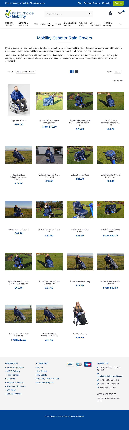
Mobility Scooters (9, 24)
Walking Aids (83, 24)
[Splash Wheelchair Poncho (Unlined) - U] (49, 313)
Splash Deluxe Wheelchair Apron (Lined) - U (110, 123)
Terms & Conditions (15, 367)
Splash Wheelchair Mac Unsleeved (19, 335)
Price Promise (13, 375)
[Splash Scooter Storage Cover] (110, 209)
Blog (80, 3)
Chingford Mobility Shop (24, 3)
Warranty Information (16, 386)
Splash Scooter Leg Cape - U (49, 230)
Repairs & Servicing (107, 24)
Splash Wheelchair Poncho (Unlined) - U (49, 335)
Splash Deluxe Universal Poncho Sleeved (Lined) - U (80, 123)
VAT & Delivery (13, 371)
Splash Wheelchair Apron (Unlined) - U (49, 282)
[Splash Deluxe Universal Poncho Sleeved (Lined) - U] (80, 100)
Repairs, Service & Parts (48, 379)
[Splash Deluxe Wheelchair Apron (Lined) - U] (110, 100)
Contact (118, 3)
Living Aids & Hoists (70, 24)
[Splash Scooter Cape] (80, 155)
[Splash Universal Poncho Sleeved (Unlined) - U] (18, 261)
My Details (42, 375)
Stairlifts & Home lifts (23, 24)
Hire (120, 24)
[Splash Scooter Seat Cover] (80, 209)
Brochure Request (92, 3)
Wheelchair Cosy (80, 334)
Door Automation (95, 24)
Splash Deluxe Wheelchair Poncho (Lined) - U (18, 177)
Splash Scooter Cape (80, 175)
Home (40, 367)
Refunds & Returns (15, 383)
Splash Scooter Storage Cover (110, 230)
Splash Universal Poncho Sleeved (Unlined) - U (18, 282)
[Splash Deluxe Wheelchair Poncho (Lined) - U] (18, 155)
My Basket (42, 371)
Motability (106, 3)
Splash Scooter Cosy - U (18, 229)
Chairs (59, 24)
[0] (120, 13)
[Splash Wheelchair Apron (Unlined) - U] (49, 261)
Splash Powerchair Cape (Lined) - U (49, 176)
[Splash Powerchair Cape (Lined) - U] (49, 155)
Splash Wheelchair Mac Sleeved (110, 282)
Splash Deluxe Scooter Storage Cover (49, 122)
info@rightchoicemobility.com (110, 376)
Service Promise (14, 394)
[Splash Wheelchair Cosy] (80, 261)
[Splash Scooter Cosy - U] (18, 209)
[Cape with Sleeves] (18, 100)
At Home (51, 24)
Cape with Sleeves (18, 121)
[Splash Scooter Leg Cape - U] (49, 209)
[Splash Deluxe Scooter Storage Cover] (49, 100)
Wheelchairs (40, 24)
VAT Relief (11, 390)
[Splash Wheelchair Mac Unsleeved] (18, 313)
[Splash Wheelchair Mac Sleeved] (110, 261)
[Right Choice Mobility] (19, 14)
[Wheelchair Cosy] (80, 313)
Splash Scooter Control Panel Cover (110, 176)
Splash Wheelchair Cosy (80, 281)
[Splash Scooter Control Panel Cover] (110, 155)
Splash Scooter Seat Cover (80, 230)
